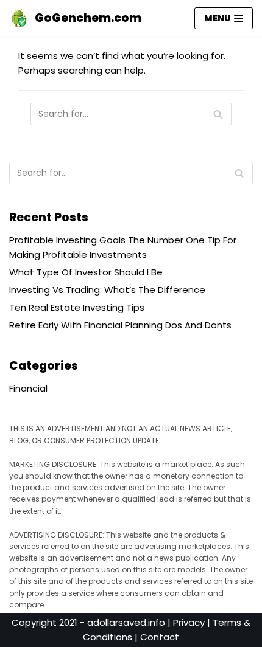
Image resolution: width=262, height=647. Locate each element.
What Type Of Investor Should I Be (86, 272)
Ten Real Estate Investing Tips (76, 307)
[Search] (218, 114)
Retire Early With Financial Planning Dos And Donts (120, 325)
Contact (159, 637)
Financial (28, 388)
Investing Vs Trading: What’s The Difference (107, 289)
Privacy (189, 622)
